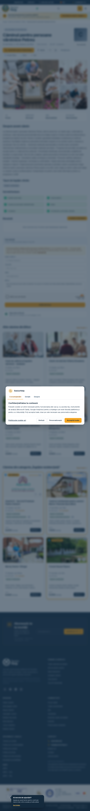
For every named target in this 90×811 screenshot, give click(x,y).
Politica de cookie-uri (17, 420)
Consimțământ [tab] (15, 397)
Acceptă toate (73, 420)
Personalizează (55, 420)
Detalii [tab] (27, 397)
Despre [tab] (37, 397)
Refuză (41, 420)
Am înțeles (16, 805)
